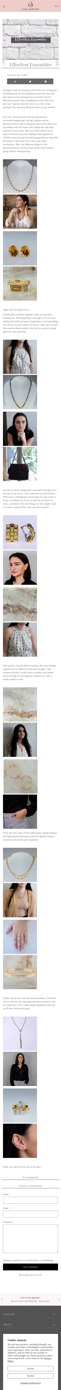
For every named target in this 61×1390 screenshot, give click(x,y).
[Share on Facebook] (15, 81)
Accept (30, 1368)
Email (5, 1208)
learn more (44, 1301)
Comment (8, 1222)
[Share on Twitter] (30, 81)
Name (6, 1194)
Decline (30, 1375)
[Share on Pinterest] (45, 81)
